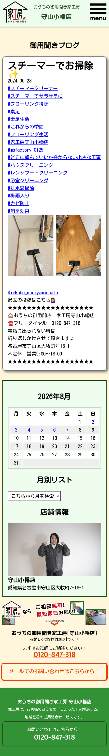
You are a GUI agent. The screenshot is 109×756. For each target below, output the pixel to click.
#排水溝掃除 (21, 188)
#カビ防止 (18, 203)
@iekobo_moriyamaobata (33, 292)
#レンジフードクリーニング (37, 172)
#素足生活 (18, 119)
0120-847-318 (55, 654)
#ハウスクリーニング (30, 165)
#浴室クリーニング (28, 180)
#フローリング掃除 (28, 103)
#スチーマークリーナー (33, 88)
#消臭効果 (18, 211)
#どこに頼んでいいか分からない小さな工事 (54, 157)
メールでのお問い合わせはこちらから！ (54, 671)
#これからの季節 (26, 126)
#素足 (14, 111)
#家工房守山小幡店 (28, 142)
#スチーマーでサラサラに (35, 96)
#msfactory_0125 (25, 149)
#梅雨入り (18, 195)
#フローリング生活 (28, 134)
